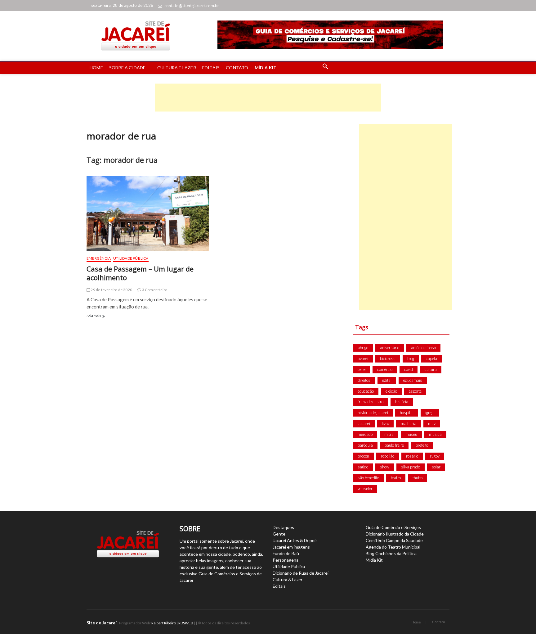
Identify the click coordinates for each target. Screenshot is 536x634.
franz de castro (370, 401)
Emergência (99, 258)
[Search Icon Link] (325, 68)
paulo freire (394, 445)
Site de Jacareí (102, 622)
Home (416, 622)
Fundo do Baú (286, 553)
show (384, 466)
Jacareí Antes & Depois (295, 540)
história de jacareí (373, 412)
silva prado (410, 466)
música (435, 434)
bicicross (387, 358)
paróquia (365, 445)
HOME (96, 67)
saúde (363, 466)
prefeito (422, 445)
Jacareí (364, 423)
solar (436, 466)
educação (366, 391)
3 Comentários (154, 289)
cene (361, 369)
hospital (406, 412)
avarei (363, 358)
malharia (408, 423)
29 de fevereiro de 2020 (111, 289)
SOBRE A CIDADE (127, 67)
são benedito (368, 477)
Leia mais (95, 316)
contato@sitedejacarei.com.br (191, 5)
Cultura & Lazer (287, 579)
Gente (279, 533)
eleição (391, 391)
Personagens (285, 560)
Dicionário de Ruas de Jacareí (300, 573)
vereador (365, 488)
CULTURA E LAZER (176, 67)
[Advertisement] (268, 98)
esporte (415, 391)
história (401, 401)
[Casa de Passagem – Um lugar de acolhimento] (148, 213)
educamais (412, 380)
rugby (435, 456)
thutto (417, 477)
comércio (384, 369)
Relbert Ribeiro (163, 623)
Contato (438, 622)
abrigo (363, 347)
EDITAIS (211, 67)
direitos (364, 380)
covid (408, 369)
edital (386, 380)
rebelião (387, 456)
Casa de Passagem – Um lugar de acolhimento (140, 273)
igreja (430, 412)
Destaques (283, 527)
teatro (396, 477)
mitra (389, 434)
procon (363, 456)
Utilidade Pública (130, 258)
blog (410, 358)
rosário (412, 456)
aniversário (389, 347)
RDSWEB (185, 623)
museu (411, 434)
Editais (279, 586)
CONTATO (237, 67)
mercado (365, 434)
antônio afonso (423, 347)
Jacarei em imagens (291, 547)
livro (385, 423)
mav (432, 423)
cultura (431, 369)
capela (431, 358)
